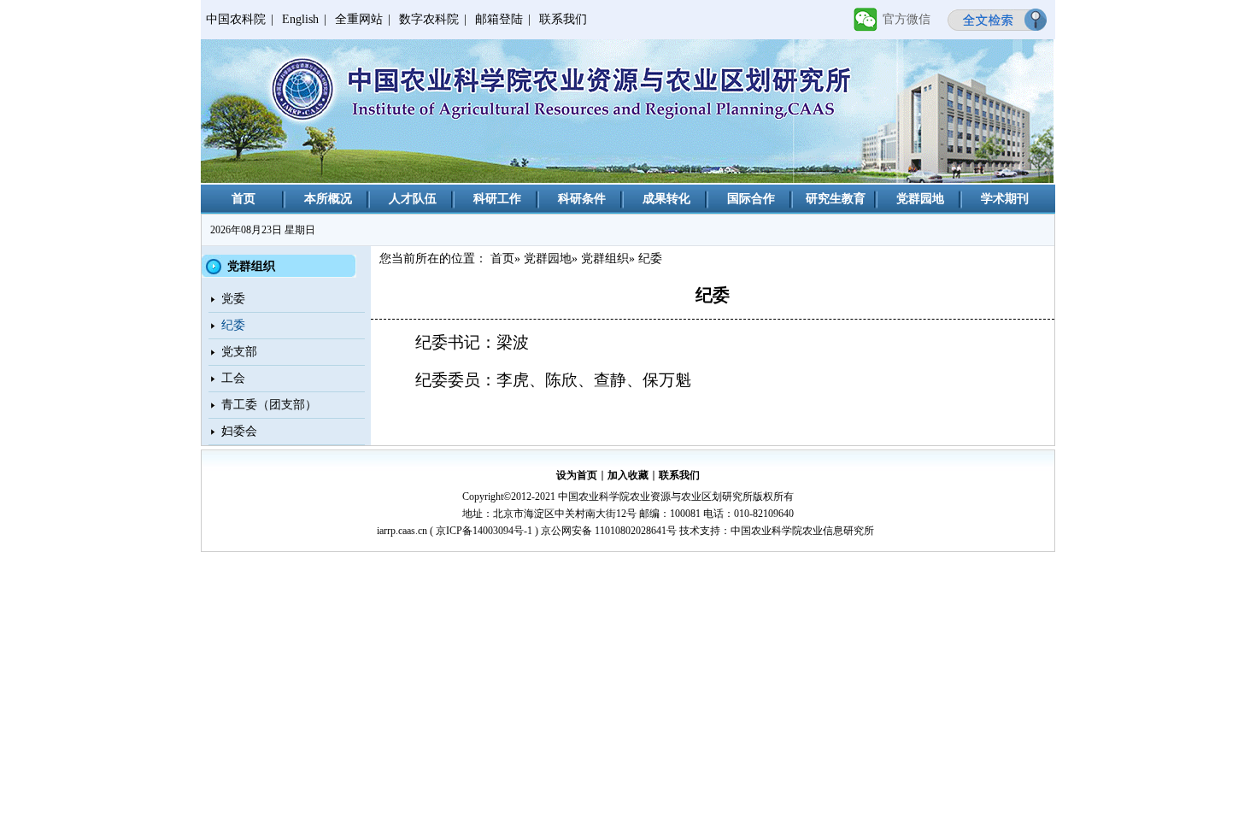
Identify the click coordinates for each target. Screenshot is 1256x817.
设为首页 (576, 475)
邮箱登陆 (499, 19)
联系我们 (563, 19)
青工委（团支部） (269, 404)
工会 (233, 378)
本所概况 (328, 198)
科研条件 (582, 198)
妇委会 (239, 431)
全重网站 (359, 19)
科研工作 (497, 198)
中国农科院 (236, 19)
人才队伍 (413, 198)
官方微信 (906, 19)
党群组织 (605, 258)
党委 (233, 298)
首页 (243, 198)
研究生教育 (836, 198)
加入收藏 (628, 475)
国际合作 (751, 198)
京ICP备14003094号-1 (484, 531)
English (300, 19)
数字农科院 (429, 19)
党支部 (239, 351)
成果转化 (666, 198)
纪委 (233, 325)
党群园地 (920, 198)
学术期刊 (1005, 198)
